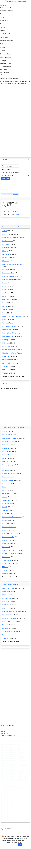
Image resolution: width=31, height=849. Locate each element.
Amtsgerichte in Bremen (8, 797)
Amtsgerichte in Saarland (9, 811)
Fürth (4, 290)
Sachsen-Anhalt (7, 631)
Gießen (4, 296)
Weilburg (5, 366)
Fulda (4, 286)
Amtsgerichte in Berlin (8, 793)
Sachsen (5, 628)
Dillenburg (5, 261)
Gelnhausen (6, 293)
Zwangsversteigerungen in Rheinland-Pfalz (14, 770)
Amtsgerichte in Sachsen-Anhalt (11, 815)
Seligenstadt (6, 363)
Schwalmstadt (6, 360)
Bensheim (5, 244)
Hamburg (5, 605)
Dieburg (5, 258)
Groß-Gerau (6, 300)
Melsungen (5, 343)
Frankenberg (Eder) (8, 273)
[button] (5, 178)
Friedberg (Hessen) (8, 280)
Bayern (4, 591)
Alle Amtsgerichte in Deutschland (11, 786)
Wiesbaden (5, 373)
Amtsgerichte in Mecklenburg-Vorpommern (15, 803)
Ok (20, 845)
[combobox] (10, 166)
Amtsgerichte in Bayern (8, 791)
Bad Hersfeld (6, 234)
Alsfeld (4, 231)
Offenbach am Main (8, 350)
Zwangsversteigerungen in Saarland (12, 772)
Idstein (4, 310)
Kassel (17, 211)
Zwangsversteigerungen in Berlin (11, 750)
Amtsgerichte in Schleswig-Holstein (12, 817)
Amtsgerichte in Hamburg (9, 799)
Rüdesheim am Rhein (9, 353)
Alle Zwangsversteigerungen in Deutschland (15, 741)
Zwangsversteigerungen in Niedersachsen (14, 764)
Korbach (5, 323)
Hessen (17, 214)
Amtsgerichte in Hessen (8, 801)
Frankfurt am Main (8, 276)
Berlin (4, 595)
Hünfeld (4, 306)
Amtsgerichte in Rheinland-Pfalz (11, 809)
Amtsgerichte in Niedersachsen (11, 805)
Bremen (4, 601)
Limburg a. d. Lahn (8, 336)
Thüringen (5, 638)
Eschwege (5, 270)
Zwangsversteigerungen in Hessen (12, 758)
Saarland (5, 625)
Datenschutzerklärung (8, 735)
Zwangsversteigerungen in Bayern (11, 748)
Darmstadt (5, 254)
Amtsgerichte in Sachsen (8, 813)
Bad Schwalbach (7, 241)
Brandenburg (6, 598)
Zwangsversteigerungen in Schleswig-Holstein (15, 778)
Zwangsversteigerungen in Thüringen (13, 780)
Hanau (4, 303)
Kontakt (3, 731)
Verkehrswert (6, 169)
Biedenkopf (6, 247)
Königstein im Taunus (9, 326)
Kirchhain (5, 320)
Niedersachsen (7, 615)
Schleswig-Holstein (8, 635)
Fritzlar (4, 283)
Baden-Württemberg (8, 588)
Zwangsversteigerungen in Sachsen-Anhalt (14, 776)
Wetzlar (4, 370)
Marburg (5, 340)
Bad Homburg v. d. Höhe (10, 237)
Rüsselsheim (6, 356)
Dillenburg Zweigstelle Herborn (12, 264)
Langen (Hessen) (7, 333)
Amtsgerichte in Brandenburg (10, 795)
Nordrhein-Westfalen (9, 618)
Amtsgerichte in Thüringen (9, 819)
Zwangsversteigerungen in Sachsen (12, 774)
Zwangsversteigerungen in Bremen (12, 754)
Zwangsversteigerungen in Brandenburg (14, 752)
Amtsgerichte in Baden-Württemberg (12, 789)
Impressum (4, 733)
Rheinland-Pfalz (7, 621)
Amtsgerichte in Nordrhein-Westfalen (12, 807)
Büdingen (5, 251)
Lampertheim (6, 330)
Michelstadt (6, 346)
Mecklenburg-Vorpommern (11, 611)
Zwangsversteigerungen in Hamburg (12, 756)
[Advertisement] (15, 104)
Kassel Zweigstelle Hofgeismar (11, 316)
